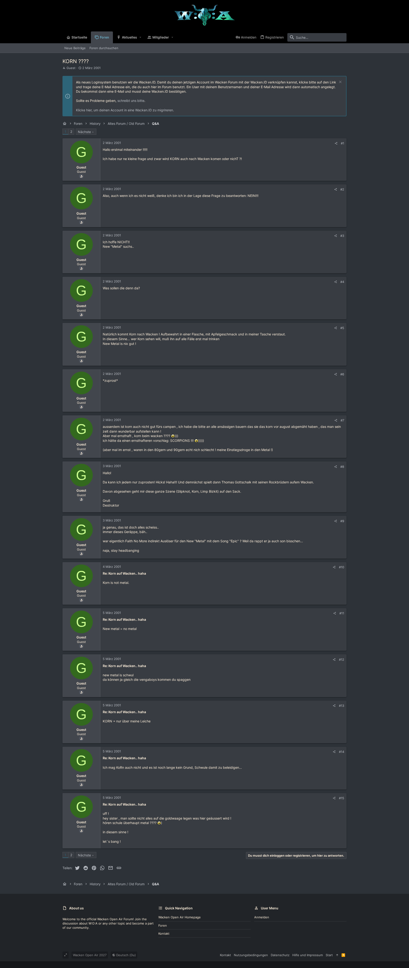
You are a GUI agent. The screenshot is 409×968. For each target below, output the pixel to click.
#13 (341, 706)
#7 (342, 420)
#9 (342, 521)
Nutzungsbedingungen (251, 955)
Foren (162, 925)
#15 (341, 798)
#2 (342, 189)
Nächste (84, 132)
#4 (342, 282)
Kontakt (163, 933)
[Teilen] (336, 143)
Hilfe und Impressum (307, 955)
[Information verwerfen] (339, 82)
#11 (341, 613)
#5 (342, 328)
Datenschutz (280, 955)
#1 (342, 143)
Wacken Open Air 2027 (90, 955)
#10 (341, 567)
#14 (341, 752)
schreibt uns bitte (130, 101)
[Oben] (337, 955)
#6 (342, 374)
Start (329, 955)
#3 (342, 236)
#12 (341, 659)
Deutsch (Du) (125, 955)
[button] (140, 37)
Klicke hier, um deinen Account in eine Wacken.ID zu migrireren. (125, 110)
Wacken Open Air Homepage (179, 917)
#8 (342, 467)
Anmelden (261, 917)
